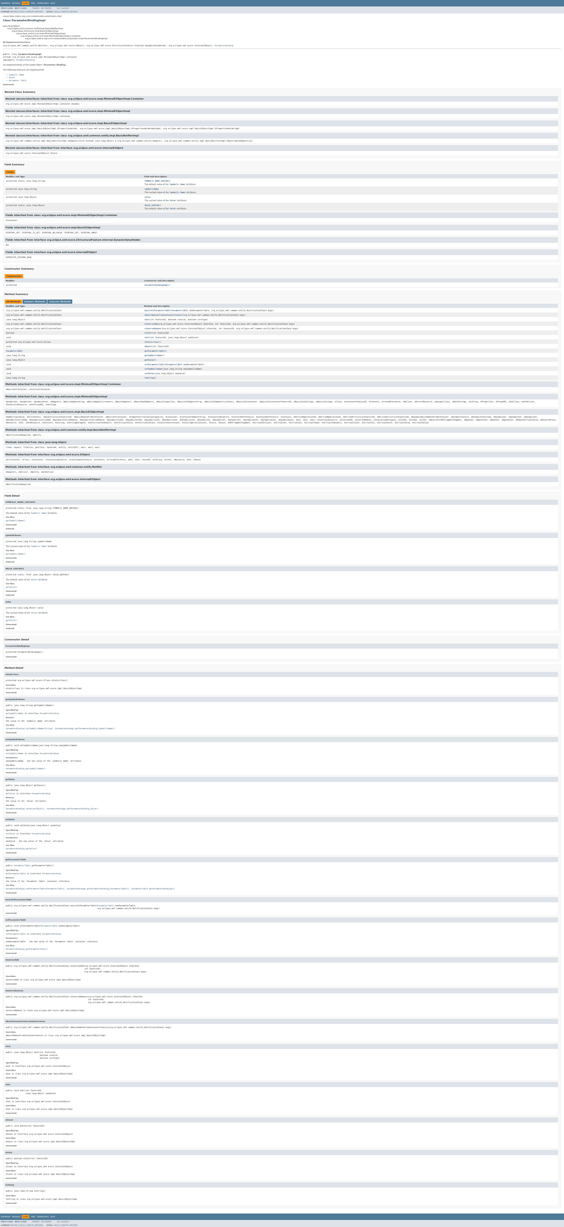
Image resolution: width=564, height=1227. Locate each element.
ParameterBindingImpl (156, 285)
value (147, 197)
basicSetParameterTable (157, 310)
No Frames (46, 8)
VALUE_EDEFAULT (153, 205)
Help (53, 3)
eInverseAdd (151, 324)
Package (16, 3)
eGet (147, 319)
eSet (147, 337)
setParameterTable (154, 364)
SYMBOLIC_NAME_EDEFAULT (157, 181)
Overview (5, 3)
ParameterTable (180, 310)
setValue (149, 373)
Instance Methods (34, 301)
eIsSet (148, 333)
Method (39, 12)
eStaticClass (152, 342)
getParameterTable (154, 351)
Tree (33, 3)
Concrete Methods (59, 301)
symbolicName (152, 189)
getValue (149, 360)
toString (149, 378)
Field (22, 12)
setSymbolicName (153, 369)
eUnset (148, 346)
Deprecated (43, 3)
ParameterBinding (223, 45)
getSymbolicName (153, 355)
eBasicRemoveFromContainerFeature (163, 315)
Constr (29, 12)
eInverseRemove (153, 328)
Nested (14, 12)
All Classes (63, 8)
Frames (35, 8)
